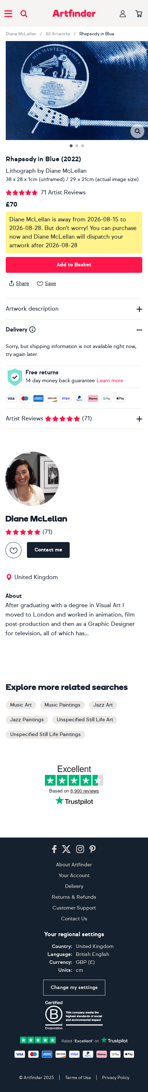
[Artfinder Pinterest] (92, 849)
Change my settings (74, 987)
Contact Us (74, 919)
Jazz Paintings (27, 720)
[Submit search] (24, 13)
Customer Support (74, 908)
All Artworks (58, 33)
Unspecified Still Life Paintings (45, 734)
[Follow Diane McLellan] (13, 550)
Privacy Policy (115, 1077)
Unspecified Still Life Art (85, 720)
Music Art (21, 705)
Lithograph (21, 170)
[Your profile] (122, 13)
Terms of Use (78, 1077)
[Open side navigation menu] (8, 13)
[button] (137, 131)
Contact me (48, 550)
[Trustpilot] (74, 1039)
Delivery (74, 886)
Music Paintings (62, 705)
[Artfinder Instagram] (80, 849)
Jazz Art (103, 705)
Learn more (110, 381)
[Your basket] (139, 14)
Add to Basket (74, 265)
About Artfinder (74, 865)
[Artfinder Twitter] (66, 849)
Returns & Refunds (74, 897)
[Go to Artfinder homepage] (74, 13)
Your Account (74, 875)
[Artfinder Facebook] (54, 849)
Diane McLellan (21, 33)
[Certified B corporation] (74, 1015)
